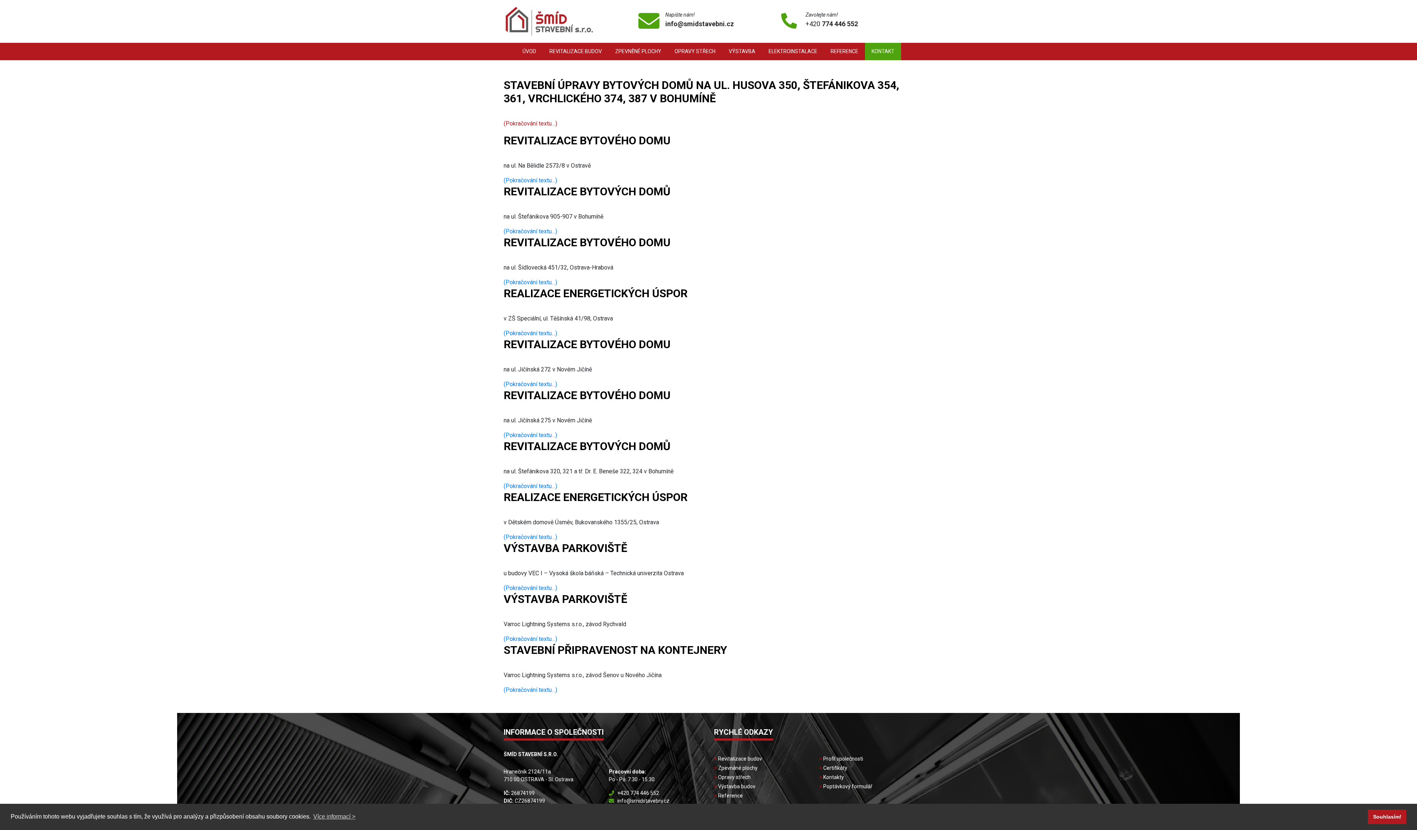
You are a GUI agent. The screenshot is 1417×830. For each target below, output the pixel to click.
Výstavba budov (736, 786)
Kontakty (833, 777)
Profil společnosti (843, 759)
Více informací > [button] (334, 816)
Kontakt (883, 51)
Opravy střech (695, 51)
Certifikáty (835, 768)
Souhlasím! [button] (1387, 817)
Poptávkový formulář (847, 786)
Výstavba (742, 51)
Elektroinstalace (793, 51)
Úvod (529, 51)
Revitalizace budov (575, 51)
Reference (844, 51)
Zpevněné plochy (638, 51)
